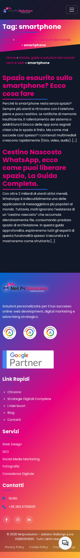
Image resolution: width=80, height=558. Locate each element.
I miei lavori (16, 405)
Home (7, 39)
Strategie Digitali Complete (29, 398)
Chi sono (14, 392)
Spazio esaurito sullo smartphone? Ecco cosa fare (37, 85)
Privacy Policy (14, 547)
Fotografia (10, 466)
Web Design (12, 444)
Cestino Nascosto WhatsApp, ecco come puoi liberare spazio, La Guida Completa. (34, 167)
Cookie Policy (38, 547)
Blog (10, 412)
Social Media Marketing (21, 459)
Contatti (14, 419)
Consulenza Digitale (18, 473)
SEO (5, 451)
